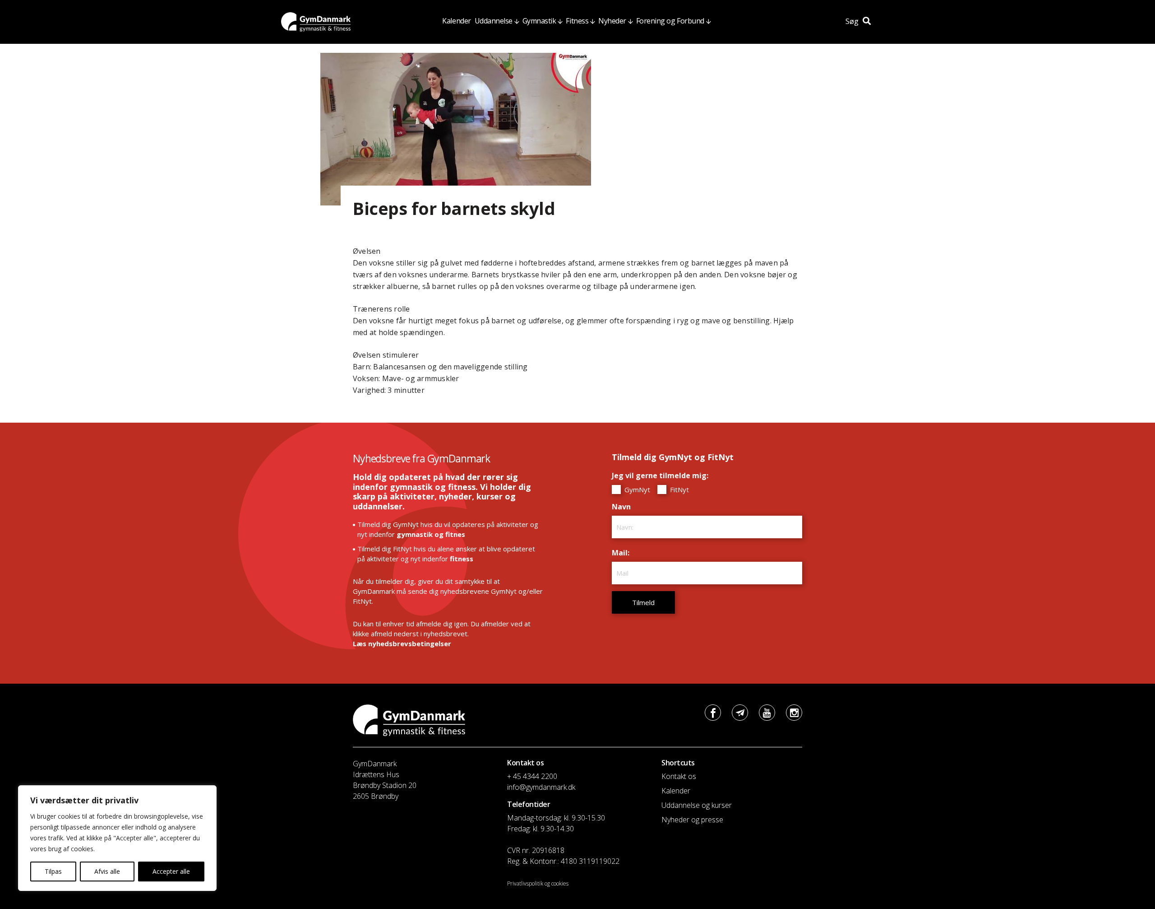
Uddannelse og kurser (696, 805)
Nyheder (612, 20)
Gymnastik (539, 20)
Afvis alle (107, 871)
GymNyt (636, 489)
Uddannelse (494, 20)
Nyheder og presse (692, 820)
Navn (623, 507)
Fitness (577, 20)
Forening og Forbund (670, 20)
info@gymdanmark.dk (541, 787)
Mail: (623, 553)
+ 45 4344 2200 (532, 776)
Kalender (456, 20)
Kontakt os (678, 776)
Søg (852, 21)
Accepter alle (171, 871)
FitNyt (678, 489)
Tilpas (53, 871)
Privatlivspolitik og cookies (537, 883)
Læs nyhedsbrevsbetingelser (402, 643)
